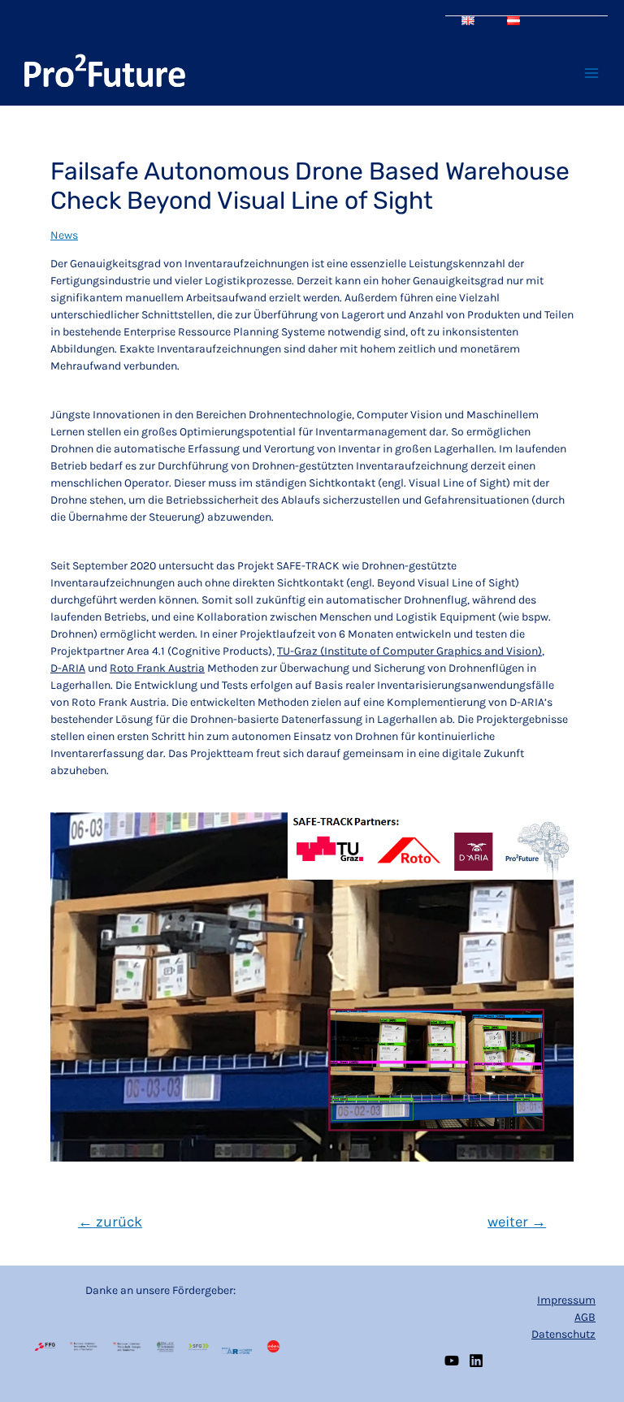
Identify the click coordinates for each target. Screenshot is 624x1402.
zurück (110, 1221)
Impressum (566, 1300)
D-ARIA (67, 668)
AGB (585, 1317)
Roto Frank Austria (157, 668)
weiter (517, 1221)
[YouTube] (451, 1360)
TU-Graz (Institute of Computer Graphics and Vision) (409, 651)
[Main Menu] (591, 73)
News (64, 235)
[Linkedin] (476, 1360)
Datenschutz (563, 1334)
